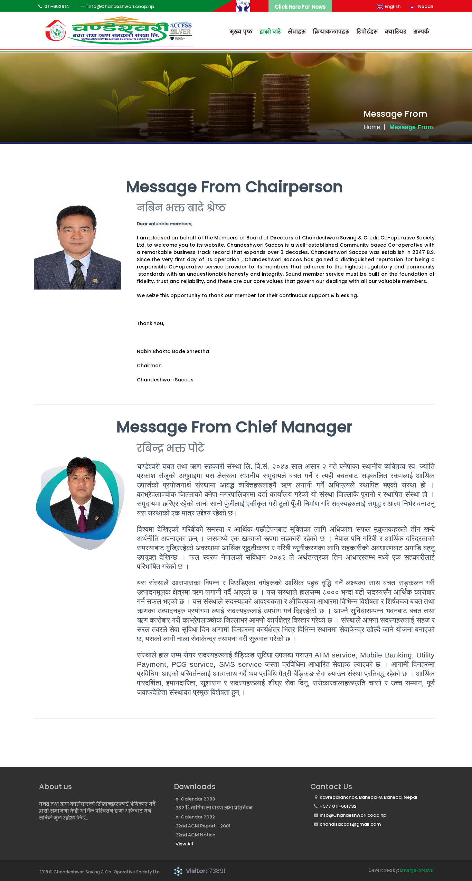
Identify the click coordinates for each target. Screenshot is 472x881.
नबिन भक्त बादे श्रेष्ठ (181, 207)
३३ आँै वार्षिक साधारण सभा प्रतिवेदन (214, 808)
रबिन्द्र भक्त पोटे (170, 448)
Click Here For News (300, 6)
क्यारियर (395, 31)
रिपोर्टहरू (367, 31)
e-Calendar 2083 (195, 799)
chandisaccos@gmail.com (350, 824)
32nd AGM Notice (195, 835)
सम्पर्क (421, 31)
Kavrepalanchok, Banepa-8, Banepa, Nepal (368, 797)
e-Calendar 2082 (195, 817)
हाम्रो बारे (270, 31)
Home (372, 127)
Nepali (425, 6)
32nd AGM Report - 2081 (203, 826)
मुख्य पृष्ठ (241, 31)
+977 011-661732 (338, 806)
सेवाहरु (297, 31)
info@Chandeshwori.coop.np (353, 815)
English (392, 6)
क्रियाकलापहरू (331, 31)
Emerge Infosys (416, 870)
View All (184, 844)
